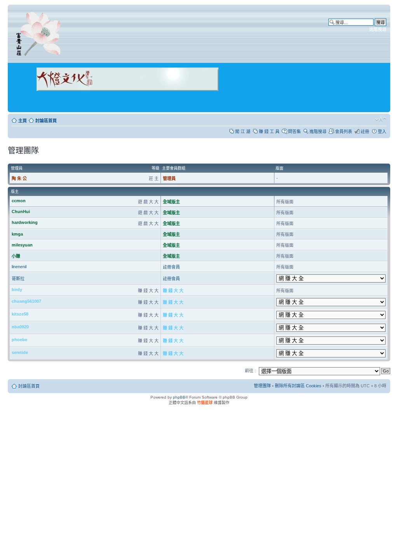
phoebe (19, 339)
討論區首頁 (46, 120)
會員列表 (343, 131)
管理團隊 (262, 385)
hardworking (25, 222)
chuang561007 (26, 301)
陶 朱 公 (19, 178)
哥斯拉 (18, 278)
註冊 (365, 131)
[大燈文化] (117, 101)
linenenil (19, 266)
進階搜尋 (377, 29)
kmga (17, 234)
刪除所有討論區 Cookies (298, 385)
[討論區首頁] (40, 33)
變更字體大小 (380, 119)
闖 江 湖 (242, 131)
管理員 (169, 178)
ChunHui (21, 211)
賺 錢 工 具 (269, 131)
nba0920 (20, 326)
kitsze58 (20, 314)
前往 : (250, 370)
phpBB (179, 397)
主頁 (22, 120)
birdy (17, 289)
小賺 (16, 256)
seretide (20, 352)
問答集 (294, 131)
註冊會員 (171, 267)
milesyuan (22, 245)
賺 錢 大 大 (173, 290)
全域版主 (171, 201)
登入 (382, 131)
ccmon (19, 200)
